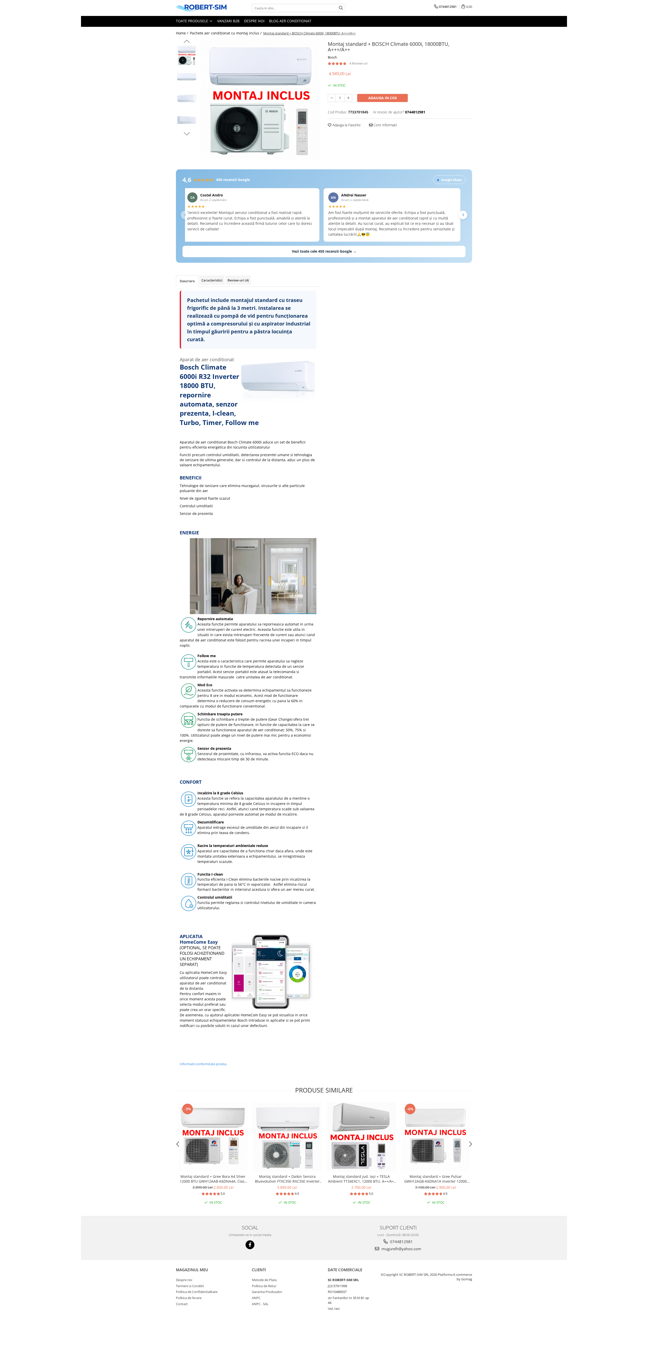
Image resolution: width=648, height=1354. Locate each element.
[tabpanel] (260, 99)
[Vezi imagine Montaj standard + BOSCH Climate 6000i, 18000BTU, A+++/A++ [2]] (186, 98)
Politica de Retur (264, 1286)
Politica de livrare (188, 1298)
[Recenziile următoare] (463, 215)
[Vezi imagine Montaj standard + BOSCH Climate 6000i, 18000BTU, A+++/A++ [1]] (186, 76)
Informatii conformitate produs (203, 1064)
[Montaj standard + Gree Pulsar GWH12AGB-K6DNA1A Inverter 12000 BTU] (435, 1136)
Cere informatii (385, 125)
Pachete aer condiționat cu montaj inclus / (226, 33)
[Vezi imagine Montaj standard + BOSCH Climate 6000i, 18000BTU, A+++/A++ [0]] (186, 55)
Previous (186, 42)
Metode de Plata (264, 1280)
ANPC (256, 1298)
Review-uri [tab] (238, 280)
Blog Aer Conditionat (290, 20)
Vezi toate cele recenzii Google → (324, 251)
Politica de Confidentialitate (196, 1291)
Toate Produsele (192, 20)
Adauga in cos (382, 97)
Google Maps (449, 180)
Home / (182, 33)
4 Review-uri (358, 63)
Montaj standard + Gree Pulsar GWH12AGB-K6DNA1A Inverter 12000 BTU (435, 1179)
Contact (182, 1304)
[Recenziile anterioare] (185, 215)
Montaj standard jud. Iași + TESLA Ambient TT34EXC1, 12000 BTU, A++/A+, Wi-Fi (361, 1179)
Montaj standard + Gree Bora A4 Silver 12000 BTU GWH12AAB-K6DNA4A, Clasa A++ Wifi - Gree (213, 1179)
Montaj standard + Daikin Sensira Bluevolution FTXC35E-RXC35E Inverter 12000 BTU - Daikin (287, 1179)
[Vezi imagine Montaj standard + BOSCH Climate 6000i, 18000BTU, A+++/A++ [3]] (186, 119)
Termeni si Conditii (190, 1286)
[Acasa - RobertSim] (201, 8)
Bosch (332, 57)
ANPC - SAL (260, 1304)
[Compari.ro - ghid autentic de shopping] (194, 1334)
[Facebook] (250, 1244)
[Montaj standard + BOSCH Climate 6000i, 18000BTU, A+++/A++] (260, 99)
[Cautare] (341, 8)
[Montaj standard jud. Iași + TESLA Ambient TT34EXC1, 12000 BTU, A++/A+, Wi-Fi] (361, 1136)
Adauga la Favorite (346, 125)
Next (186, 133)
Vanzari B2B (228, 20)
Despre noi (254, 20)
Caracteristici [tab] (211, 280)
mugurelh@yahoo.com (400, 1248)
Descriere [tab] (187, 281)
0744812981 (401, 1241)
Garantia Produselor (267, 1291)
